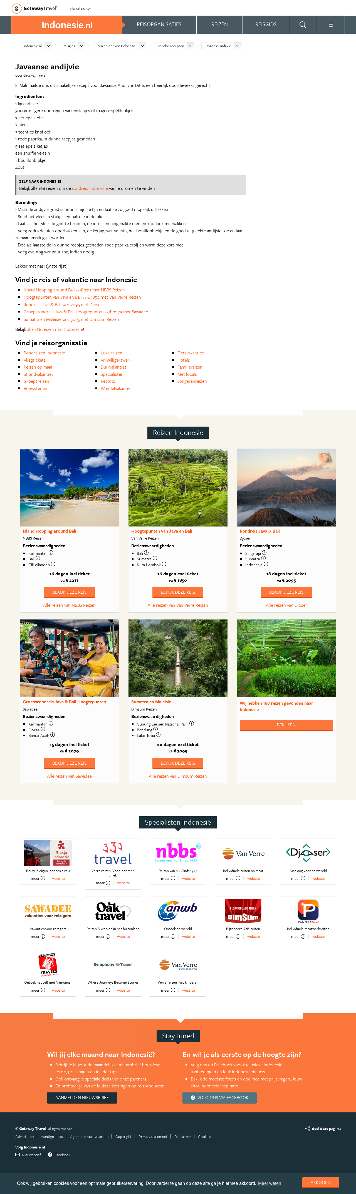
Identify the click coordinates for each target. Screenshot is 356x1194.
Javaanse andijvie (218, 46)
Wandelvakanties (116, 388)
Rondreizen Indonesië (44, 352)
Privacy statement (153, 1136)
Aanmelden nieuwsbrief (82, 1097)
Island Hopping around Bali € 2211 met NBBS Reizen (74, 289)
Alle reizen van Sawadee (69, 776)
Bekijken (286, 724)
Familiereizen (189, 367)
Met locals (187, 374)
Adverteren (24, 1136)
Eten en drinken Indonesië (116, 46)
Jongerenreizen (192, 381)
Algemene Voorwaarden (89, 1136)
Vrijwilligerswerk (116, 360)
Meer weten (269, 1183)
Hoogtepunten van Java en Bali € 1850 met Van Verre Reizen (82, 297)
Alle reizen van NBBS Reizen (69, 605)
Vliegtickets (35, 360)
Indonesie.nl (32, 46)
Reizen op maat (38, 367)
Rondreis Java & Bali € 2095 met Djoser (63, 304)
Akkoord (321, 1182)
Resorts (108, 381)
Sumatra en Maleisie (151, 701)
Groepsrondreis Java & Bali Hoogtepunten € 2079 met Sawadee (86, 311)
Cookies (204, 1136)
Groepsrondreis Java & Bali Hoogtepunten (64, 701)
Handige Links (52, 1136)
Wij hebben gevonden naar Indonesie (276, 706)
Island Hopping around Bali (49, 531)
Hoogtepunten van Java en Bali (161, 531)
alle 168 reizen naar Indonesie (55, 329)
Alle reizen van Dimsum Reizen (178, 776)
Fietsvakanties (190, 352)
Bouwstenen (35, 388)
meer (35, 878)
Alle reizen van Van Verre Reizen (178, 605)
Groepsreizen (36, 381)
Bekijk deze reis (69, 592)
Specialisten (112, 374)
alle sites (77, 8)
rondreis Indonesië (90, 188)
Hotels (183, 360)
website (58, 878)
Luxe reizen (111, 352)
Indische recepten (170, 46)
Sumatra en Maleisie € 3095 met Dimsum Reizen (71, 319)
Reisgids (69, 46)
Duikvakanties (114, 367)
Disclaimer (182, 1136)
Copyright (123, 1136)
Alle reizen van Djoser (286, 605)
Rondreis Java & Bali (260, 531)
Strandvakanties (38, 374)
